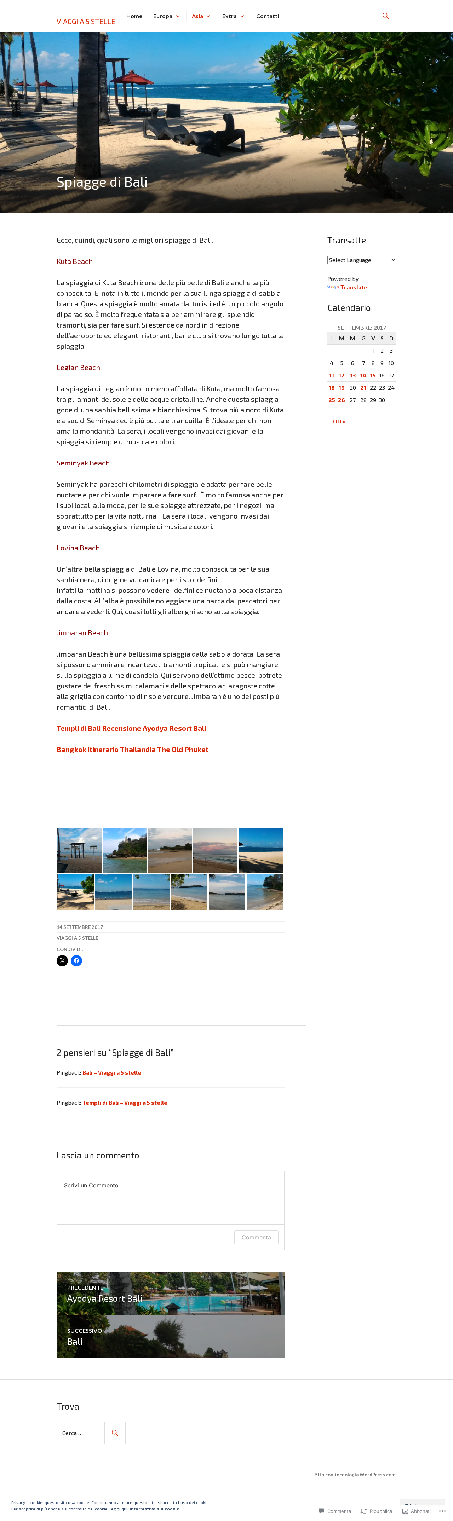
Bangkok (71, 749)
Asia (197, 15)
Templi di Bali (79, 728)
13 (353, 375)
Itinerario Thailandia (122, 749)
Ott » (339, 421)
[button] (79, 850)
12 (342, 375)
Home (134, 15)
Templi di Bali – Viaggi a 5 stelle (124, 1102)
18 (332, 387)
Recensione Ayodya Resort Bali (154, 728)
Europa (162, 15)
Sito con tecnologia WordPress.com (355, 1474)
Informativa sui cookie (154, 1508)
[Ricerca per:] (91, 1432)
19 (342, 387)
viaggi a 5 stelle (77, 938)
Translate (353, 287)
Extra (229, 15)
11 (331, 375)
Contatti (267, 15)
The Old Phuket (182, 749)
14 (363, 375)
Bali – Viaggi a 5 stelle (111, 1072)
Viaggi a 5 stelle (86, 21)
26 (341, 400)
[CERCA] (385, 16)
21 (363, 387)
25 (331, 400)
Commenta (256, 1237)
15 (373, 375)
